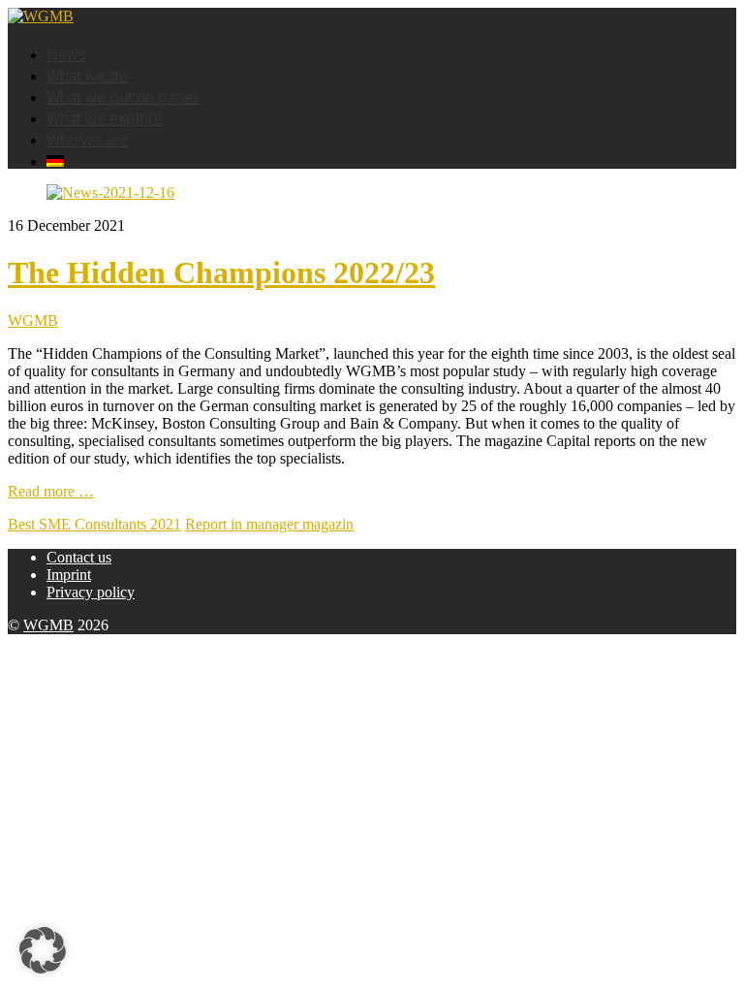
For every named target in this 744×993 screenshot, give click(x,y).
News (65, 54)
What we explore (104, 118)
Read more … (51, 491)
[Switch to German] (55, 161)
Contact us (78, 557)
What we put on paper (123, 97)
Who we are (87, 139)
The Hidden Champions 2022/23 (221, 272)
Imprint (68, 574)
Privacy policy (90, 592)
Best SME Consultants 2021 (94, 524)
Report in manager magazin (269, 524)
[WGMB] (41, 16)
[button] (42, 950)
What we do (87, 75)
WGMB (33, 320)
